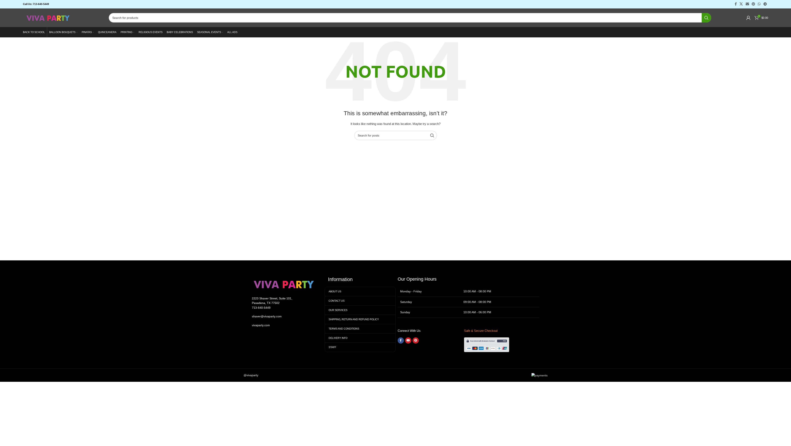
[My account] (748, 18)
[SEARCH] (706, 18)
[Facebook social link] (735, 4)
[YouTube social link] (408, 340)
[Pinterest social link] (753, 4)
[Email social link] (747, 4)
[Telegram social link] (765, 4)
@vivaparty (251, 375)
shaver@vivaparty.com (267, 316)
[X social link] (741, 4)
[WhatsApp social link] (759, 4)
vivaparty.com (261, 325)
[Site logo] (48, 17)
